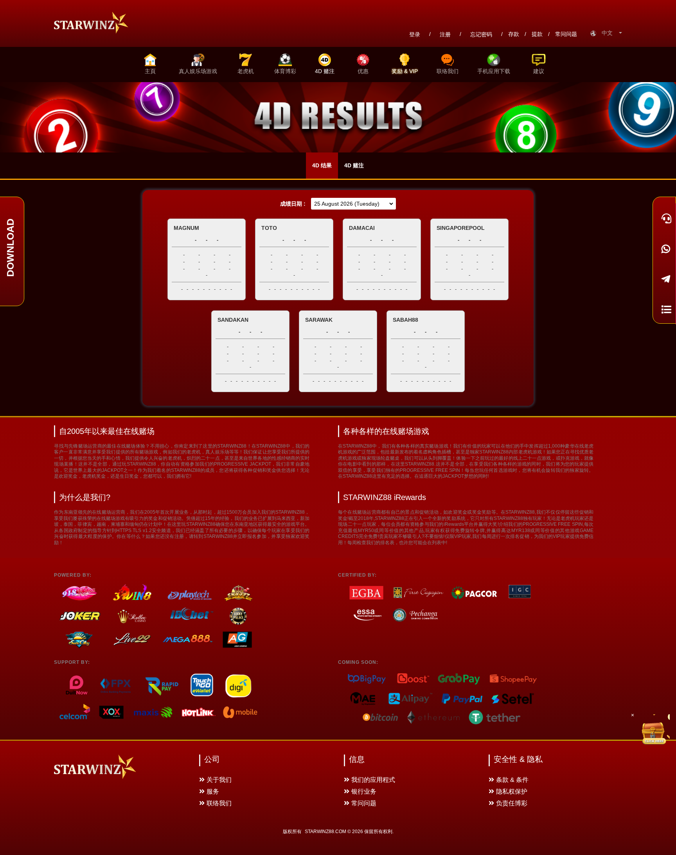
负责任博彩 (511, 803)
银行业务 (363, 791)
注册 (445, 34)
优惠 (363, 71)
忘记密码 (481, 34)
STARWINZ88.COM (325, 831)
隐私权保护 (511, 791)
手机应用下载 (493, 71)
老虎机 (245, 71)
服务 (213, 791)
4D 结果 (322, 165)
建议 (538, 71)
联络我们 (447, 71)
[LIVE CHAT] (664, 218)
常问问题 (566, 34)
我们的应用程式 (373, 779)
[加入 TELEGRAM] (664, 279)
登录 (414, 34)
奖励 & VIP (405, 71)
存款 (513, 34)
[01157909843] (664, 248)
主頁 (150, 71)
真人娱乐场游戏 (198, 71)
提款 (537, 34)
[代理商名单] (664, 309)
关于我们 (219, 779)
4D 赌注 (324, 71)
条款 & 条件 (512, 779)
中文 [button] (609, 33)
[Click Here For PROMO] (654, 730)
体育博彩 (285, 71)
